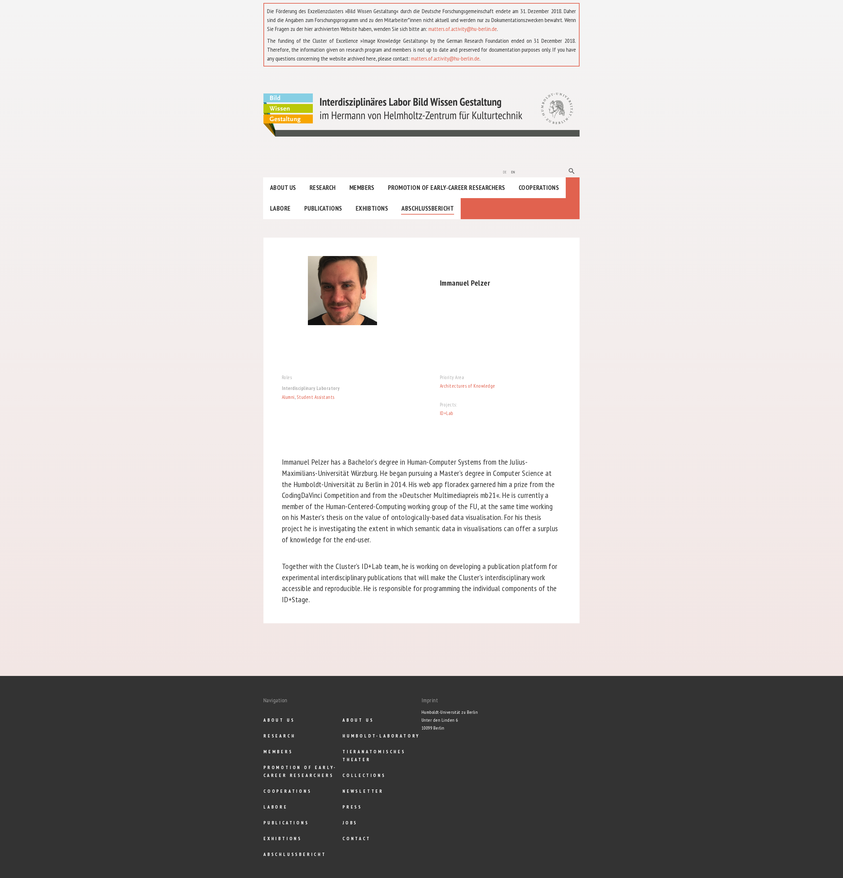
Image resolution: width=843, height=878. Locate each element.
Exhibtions (372, 208)
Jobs (350, 823)
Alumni (288, 397)
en (513, 171)
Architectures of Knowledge (467, 386)
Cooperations (539, 187)
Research (323, 187)
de (505, 171)
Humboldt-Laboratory (381, 736)
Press (352, 807)
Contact (356, 838)
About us (283, 187)
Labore (280, 208)
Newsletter (363, 791)
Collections (364, 775)
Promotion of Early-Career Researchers (446, 187)
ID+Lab (446, 413)
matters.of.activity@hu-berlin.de (462, 29)
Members (361, 187)
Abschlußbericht (427, 208)
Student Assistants (316, 397)
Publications (323, 208)
